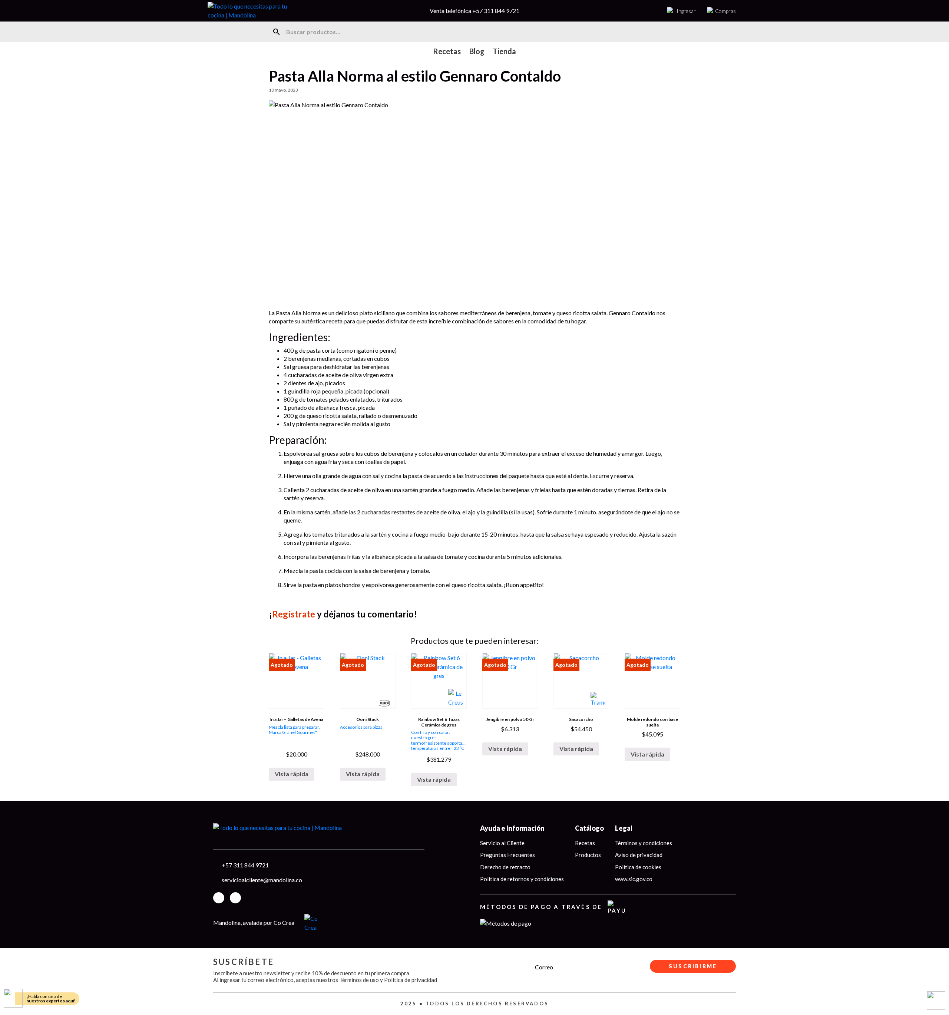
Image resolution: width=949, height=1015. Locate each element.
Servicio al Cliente (502, 843)
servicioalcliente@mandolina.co (262, 879)
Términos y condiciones (643, 843)
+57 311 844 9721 (495, 10)
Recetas (585, 843)
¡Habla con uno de (51, 998)
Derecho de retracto (505, 867)
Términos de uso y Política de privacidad (388, 979)
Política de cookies (638, 867)
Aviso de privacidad (638, 854)
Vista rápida (291, 773)
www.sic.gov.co (633, 879)
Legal (623, 828)
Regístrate (293, 614)
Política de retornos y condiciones (522, 879)
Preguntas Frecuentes (507, 854)
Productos (588, 854)
